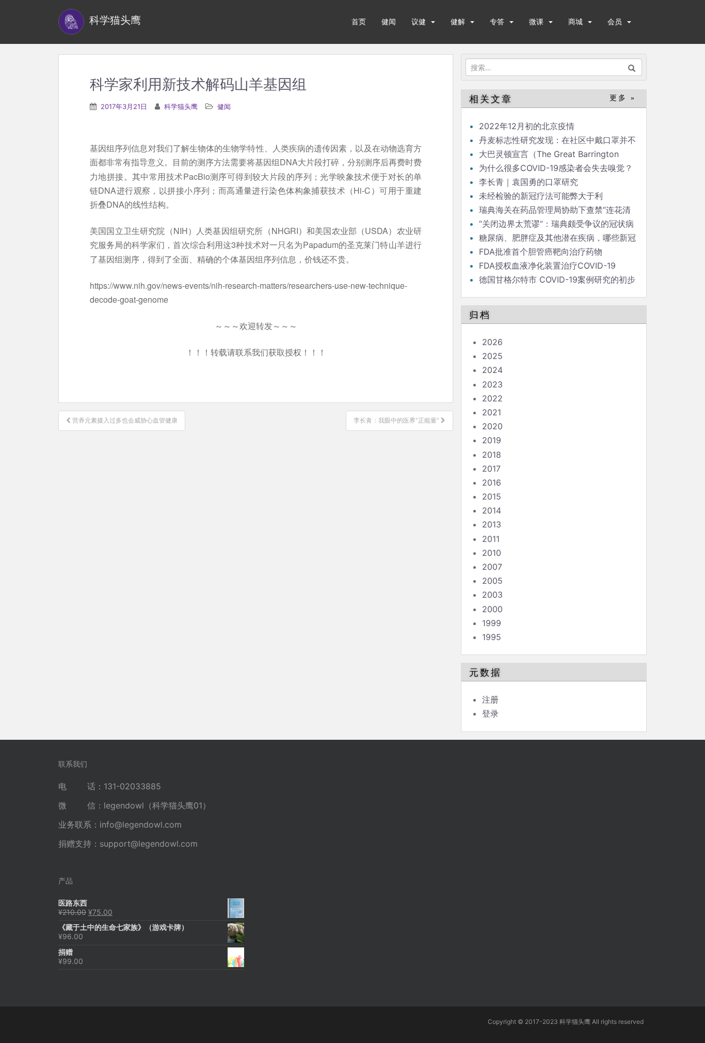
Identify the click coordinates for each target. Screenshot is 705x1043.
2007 (492, 567)
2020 (492, 426)
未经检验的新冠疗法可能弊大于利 (541, 196)
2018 (491, 454)
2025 (492, 356)
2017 (491, 468)
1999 (491, 623)
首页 (358, 21)
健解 (458, 21)
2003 (492, 594)
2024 (492, 370)
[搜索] (632, 67)
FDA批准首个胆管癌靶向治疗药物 (540, 251)
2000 (492, 609)
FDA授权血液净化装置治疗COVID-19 (547, 265)
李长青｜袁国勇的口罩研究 (528, 182)
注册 (490, 699)
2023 (492, 384)
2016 (491, 482)
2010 (491, 553)
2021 (491, 412)
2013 (491, 524)
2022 (492, 398)
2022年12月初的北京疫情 (526, 126)
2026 (492, 342)
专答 (497, 21)
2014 (491, 510)
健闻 (388, 21)
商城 (575, 21)
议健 (418, 21)
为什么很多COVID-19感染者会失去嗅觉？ (556, 168)
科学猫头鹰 (181, 106)
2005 (492, 580)
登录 (490, 713)
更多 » (623, 98)
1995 (491, 637)
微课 (536, 21)
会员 (614, 21)
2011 (491, 539)
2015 (491, 496)
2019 (491, 440)
